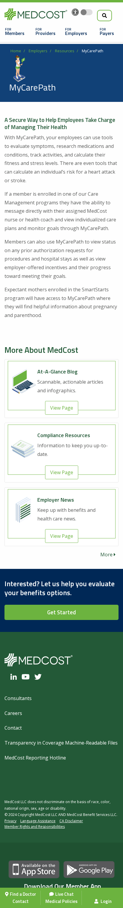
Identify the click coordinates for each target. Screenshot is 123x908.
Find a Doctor (23, 894)
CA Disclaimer (71, 820)
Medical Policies (61, 901)
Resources (64, 50)
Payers (107, 33)
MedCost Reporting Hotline (35, 757)
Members (14, 33)
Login (106, 901)
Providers (46, 33)
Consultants (18, 698)
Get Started (61, 612)
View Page (61, 408)
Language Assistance (38, 820)
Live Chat (64, 894)
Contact (21, 901)
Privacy (10, 820)
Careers (13, 713)
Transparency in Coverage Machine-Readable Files (61, 742)
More (107, 554)
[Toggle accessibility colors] (87, 12)
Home (15, 50)
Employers (76, 33)
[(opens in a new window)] (15, 676)
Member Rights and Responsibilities (34, 826)
